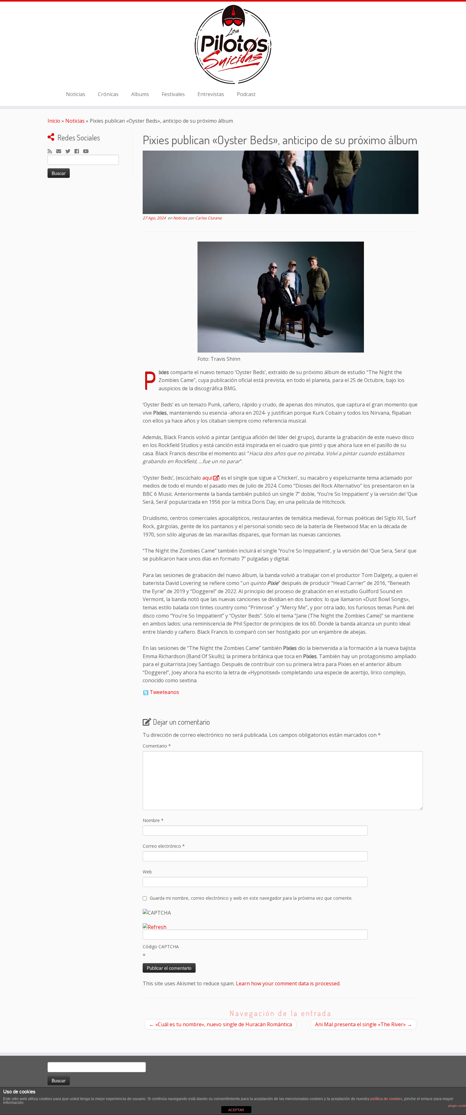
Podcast (246, 94)
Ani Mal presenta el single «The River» (363, 1024)
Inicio (54, 120)
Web (147, 872)
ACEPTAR (236, 1110)
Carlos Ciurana (208, 218)
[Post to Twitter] (145, 692)
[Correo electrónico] (60, 151)
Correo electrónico (164, 846)
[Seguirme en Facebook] (78, 151)
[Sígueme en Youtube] (88, 151)
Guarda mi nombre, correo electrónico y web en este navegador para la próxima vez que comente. (251, 898)
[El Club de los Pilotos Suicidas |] (233, 44)
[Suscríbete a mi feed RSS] (52, 151)
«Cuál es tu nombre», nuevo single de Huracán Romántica (220, 1024)
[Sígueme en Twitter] (69, 151)
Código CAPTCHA (161, 946)
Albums (140, 94)
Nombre (153, 820)
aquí (207, 477)
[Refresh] (154, 927)
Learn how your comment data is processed (288, 983)
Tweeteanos (164, 692)
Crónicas (108, 94)
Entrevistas (210, 94)
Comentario (157, 746)
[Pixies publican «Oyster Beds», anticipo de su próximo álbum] (280, 182)
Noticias (75, 94)
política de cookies (386, 1099)
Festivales (173, 94)
